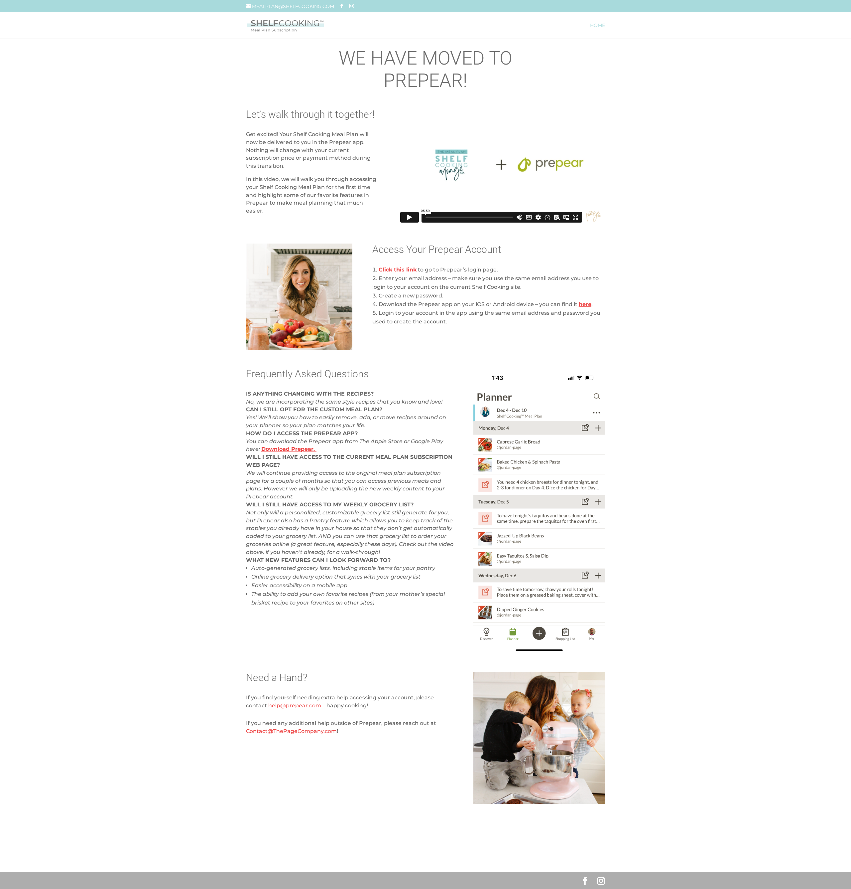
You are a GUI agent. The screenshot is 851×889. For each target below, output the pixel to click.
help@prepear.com (294, 705)
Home (597, 25)
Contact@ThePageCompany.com (291, 731)
